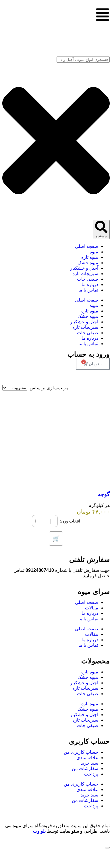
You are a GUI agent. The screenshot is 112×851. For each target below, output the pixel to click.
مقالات (91, 607)
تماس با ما (88, 618)
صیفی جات (87, 693)
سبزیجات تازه (85, 688)
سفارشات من (85, 768)
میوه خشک (88, 677)
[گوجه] (56, 481)
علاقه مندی (87, 757)
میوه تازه (89, 671)
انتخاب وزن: (70, 521)
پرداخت (91, 774)
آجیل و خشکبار (84, 682)
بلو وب (39, 831)
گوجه (104, 494)
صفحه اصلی (86, 602)
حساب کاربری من (81, 752)
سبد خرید (89, 763)
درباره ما (90, 613)
